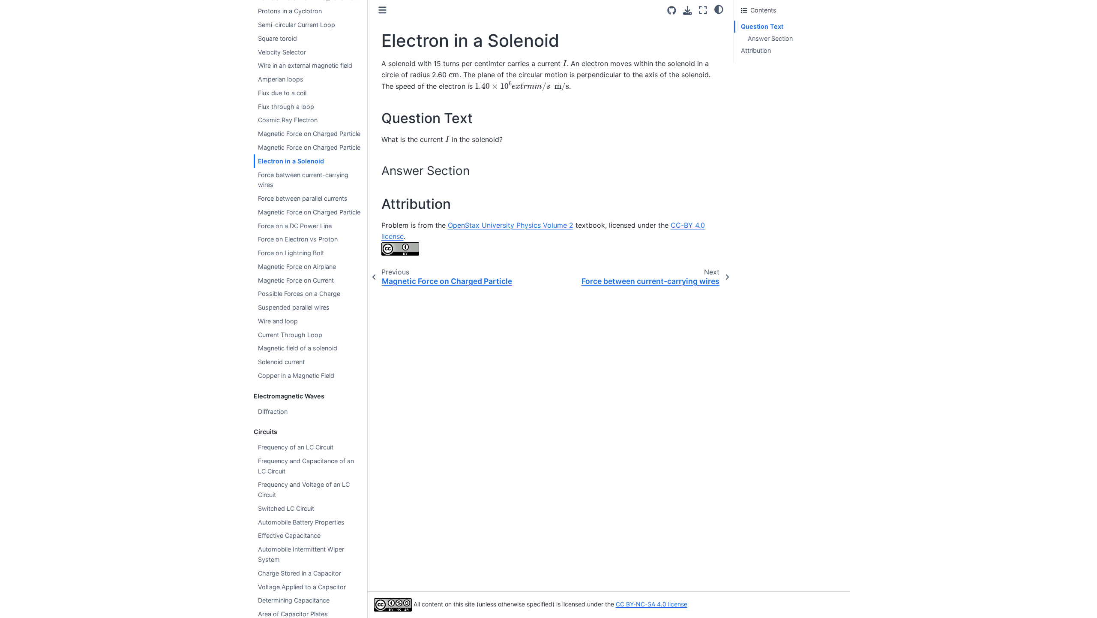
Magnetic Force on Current (296, 280)
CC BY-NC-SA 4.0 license (651, 604)
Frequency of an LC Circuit (295, 447)
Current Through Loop (290, 334)
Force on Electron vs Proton (298, 239)
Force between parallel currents (303, 198)
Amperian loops (280, 79)
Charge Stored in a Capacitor (299, 573)
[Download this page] (687, 10)
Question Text (762, 26)
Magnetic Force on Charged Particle (309, 133)
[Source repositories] (672, 10)
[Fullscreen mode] (703, 10)
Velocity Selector (282, 52)
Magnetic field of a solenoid (297, 348)
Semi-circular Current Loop (296, 24)
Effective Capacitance (289, 535)
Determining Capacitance (294, 600)
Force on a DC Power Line (295, 225)
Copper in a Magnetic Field (296, 375)
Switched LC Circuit (286, 508)
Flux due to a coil (282, 92)
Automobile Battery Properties (301, 522)
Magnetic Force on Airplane (297, 266)
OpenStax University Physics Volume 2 (510, 225)
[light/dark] (719, 9)
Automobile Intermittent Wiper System (301, 554)
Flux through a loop (286, 106)
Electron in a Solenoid (291, 161)
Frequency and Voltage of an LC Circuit (304, 489)
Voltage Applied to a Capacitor (302, 587)
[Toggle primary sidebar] (382, 10)
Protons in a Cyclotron (290, 11)
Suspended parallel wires (294, 307)
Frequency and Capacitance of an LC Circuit (306, 466)
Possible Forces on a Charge (299, 293)
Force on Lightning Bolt (291, 252)
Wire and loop (278, 321)
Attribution (756, 50)
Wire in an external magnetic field (305, 65)
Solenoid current (281, 361)
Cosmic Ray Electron (288, 120)
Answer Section (770, 38)
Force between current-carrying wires (303, 180)
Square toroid (277, 38)
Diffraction (273, 411)
